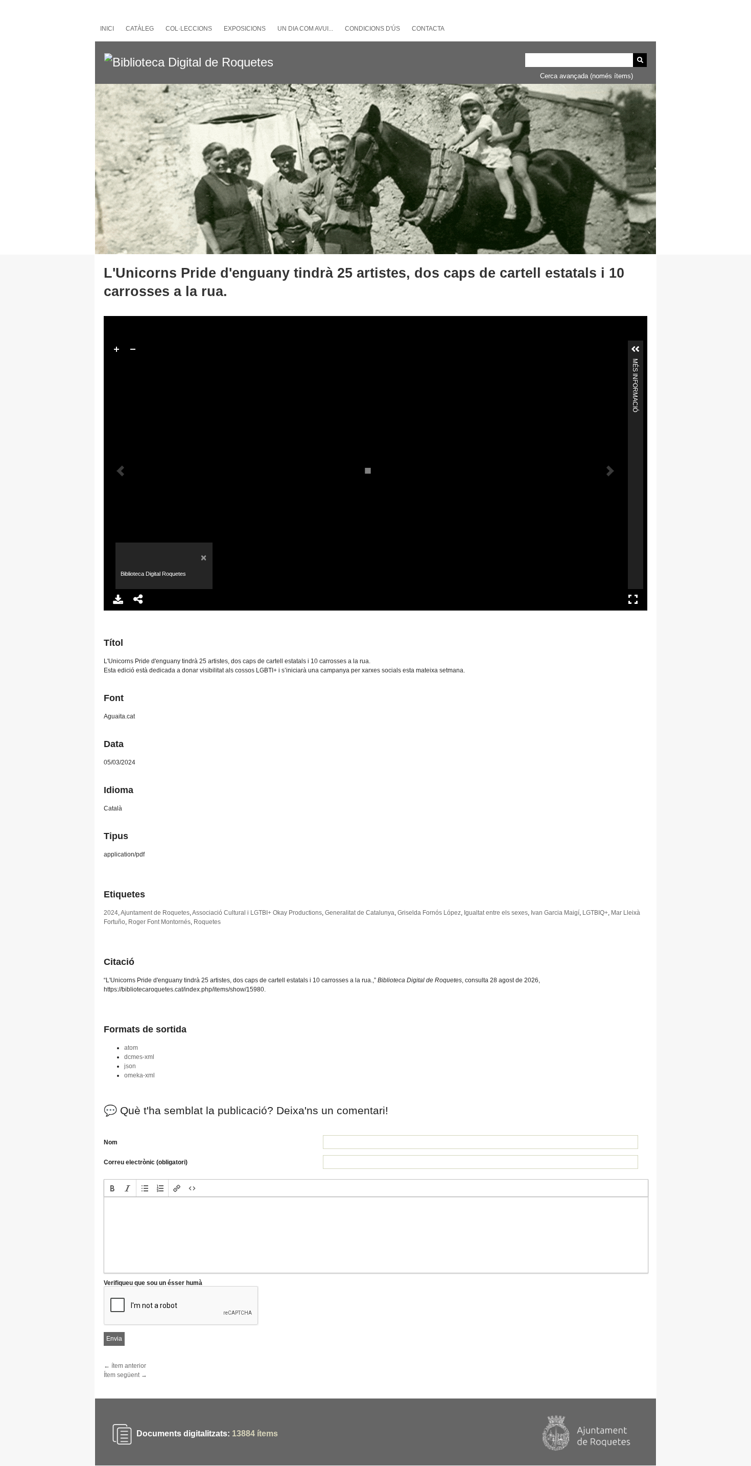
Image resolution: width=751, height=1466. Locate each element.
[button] (112, 1188)
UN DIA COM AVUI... (305, 28)
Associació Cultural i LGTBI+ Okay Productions (257, 912)
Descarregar (118, 599)
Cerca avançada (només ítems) (586, 76)
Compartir (138, 599)
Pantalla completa (633, 599)
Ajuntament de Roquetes (155, 912)
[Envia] (640, 60)
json (130, 1066)
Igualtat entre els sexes (496, 912)
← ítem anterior (125, 1365)
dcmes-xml (139, 1057)
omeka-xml (139, 1075)
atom (131, 1047)
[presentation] (112, 1188)
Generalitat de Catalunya (359, 912)
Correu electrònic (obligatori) (145, 1162)
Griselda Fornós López (429, 912)
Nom (111, 1142)
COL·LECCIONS (189, 28)
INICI (107, 28)
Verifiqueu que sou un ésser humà (153, 1283)
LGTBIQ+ (595, 912)
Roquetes (207, 922)
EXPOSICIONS (245, 28)
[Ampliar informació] (635, 349)
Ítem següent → (125, 1375)
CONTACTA (428, 28)
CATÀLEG (140, 28)
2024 (111, 912)
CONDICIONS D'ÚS (372, 28)
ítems (255, 1433)
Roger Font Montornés (159, 922)
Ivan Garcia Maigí (555, 912)
